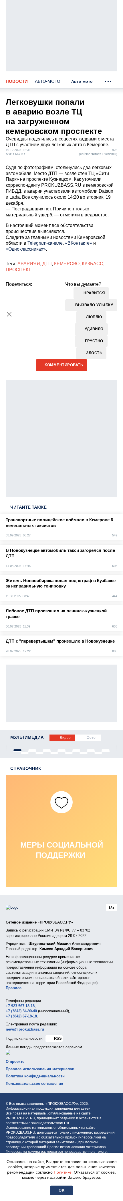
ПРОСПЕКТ (18, 269)
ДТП (47, 263)
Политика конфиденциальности (35, 1076)
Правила (13, 988)
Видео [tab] (65, 738)
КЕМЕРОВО (67, 263)
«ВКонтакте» (78, 243)
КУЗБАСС (92, 263)
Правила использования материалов (40, 1069)
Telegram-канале (45, 243)
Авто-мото (47, 81)
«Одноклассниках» (26, 249)
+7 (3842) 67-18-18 (21, 1016)
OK (61, 1190)
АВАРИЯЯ (28, 263)
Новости (17, 81)
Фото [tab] (91, 738)
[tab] (17, 750)
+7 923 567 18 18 (20, 1006)
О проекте (15, 1061)
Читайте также (28, 507)
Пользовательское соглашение (34, 1083)
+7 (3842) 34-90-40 (21, 1011)
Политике (63, 1172)
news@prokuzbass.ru (25, 1029)
